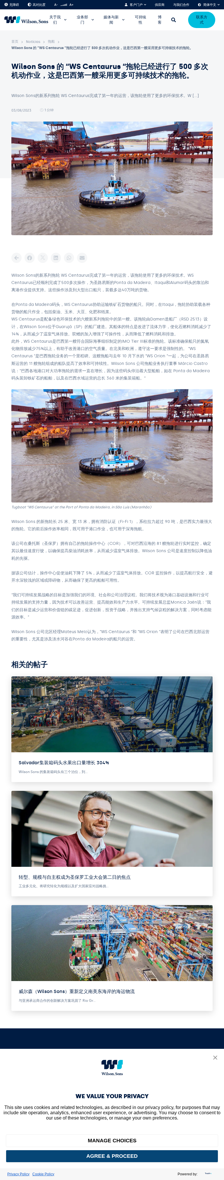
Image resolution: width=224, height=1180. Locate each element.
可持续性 (140, 20)
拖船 (51, 41)
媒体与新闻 (111, 20)
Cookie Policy (43, 1174)
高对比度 (39, 5)
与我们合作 (181, 5)
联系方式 (201, 20)
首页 (14, 41)
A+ (71, 5)
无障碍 (14, 5)
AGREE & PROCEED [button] (112, 1156)
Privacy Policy (18, 1174)
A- (56, 5)
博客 (160, 20)
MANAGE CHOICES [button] (112, 1140)
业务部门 (82, 20)
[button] (215, 1058)
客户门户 (136, 5)
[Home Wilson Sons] (26, 20)
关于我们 (55, 20)
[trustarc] (207, 1174)
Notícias (33, 42)
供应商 (159, 5)
